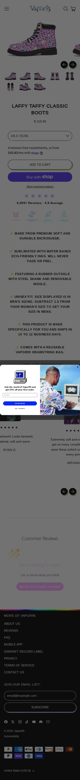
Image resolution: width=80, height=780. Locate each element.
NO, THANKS (20, 408)
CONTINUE (20, 403)
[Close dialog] (77, 367)
